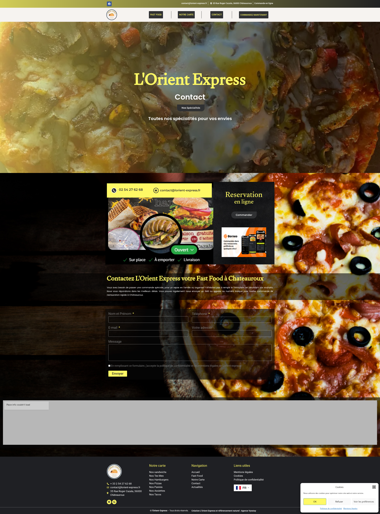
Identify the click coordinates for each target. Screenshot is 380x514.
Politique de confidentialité (331, 508)
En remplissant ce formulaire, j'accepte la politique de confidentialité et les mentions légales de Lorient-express (176, 365)
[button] (374, 487)
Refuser (339, 501)
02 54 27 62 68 (131, 190)
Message (115, 341)
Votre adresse (202, 327)
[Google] (114, 502)
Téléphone (200, 314)
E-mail (113, 327)
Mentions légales (350, 508)
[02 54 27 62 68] (114, 190)
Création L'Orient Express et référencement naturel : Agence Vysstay (223, 511)
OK (314, 501)
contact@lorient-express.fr (180, 190)
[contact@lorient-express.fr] (156, 190)
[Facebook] (109, 3)
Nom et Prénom (120, 314)
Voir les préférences (364, 501)
